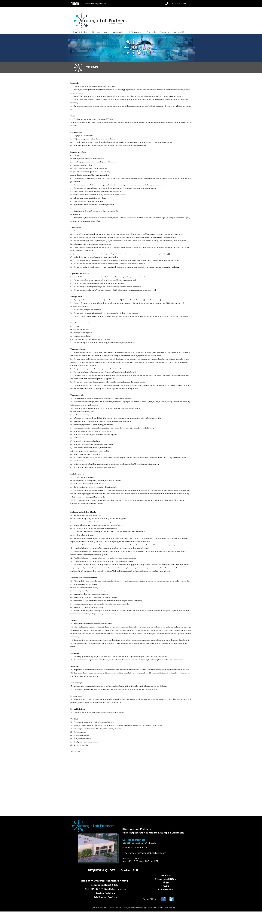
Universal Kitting (80, 32)
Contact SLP (179, 32)
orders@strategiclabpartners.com (95, 4)
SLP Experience (135, 32)
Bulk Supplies (117, 32)
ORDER (75, 3)
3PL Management (99, 32)
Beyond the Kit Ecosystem (158, 32)
